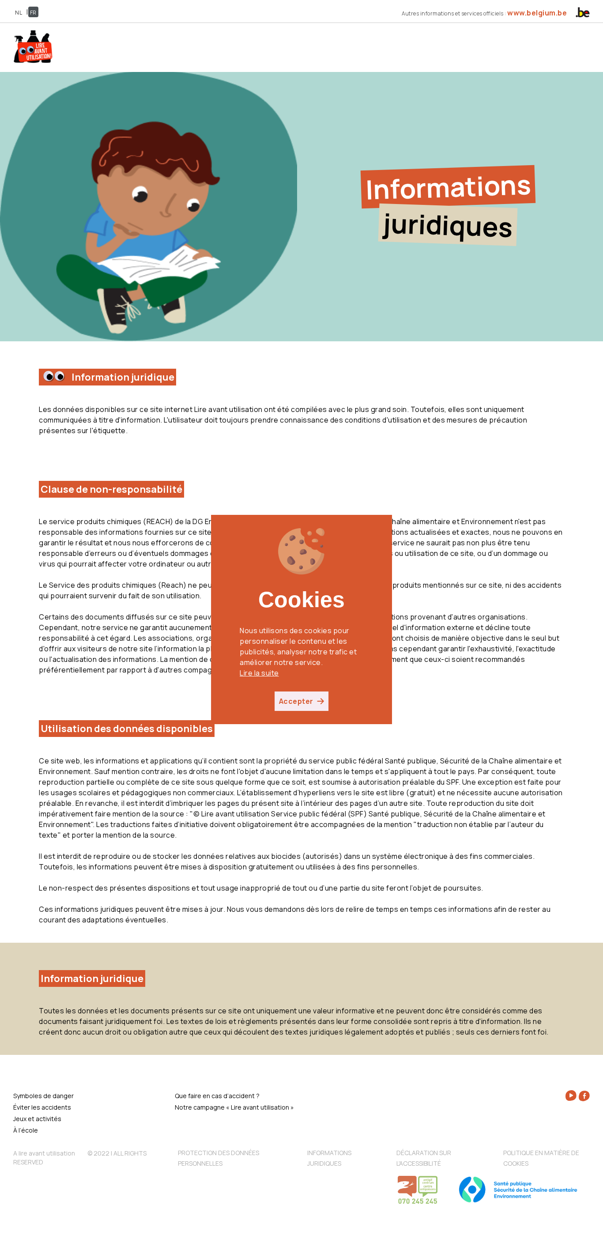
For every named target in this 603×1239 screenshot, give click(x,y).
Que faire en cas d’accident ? (217, 1096)
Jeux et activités (37, 1118)
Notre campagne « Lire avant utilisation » (234, 1107)
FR (33, 12)
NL (18, 12)
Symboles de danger (43, 1096)
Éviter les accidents (42, 1107)
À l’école (25, 1130)
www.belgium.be (537, 13)
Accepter (296, 701)
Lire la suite (259, 673)
